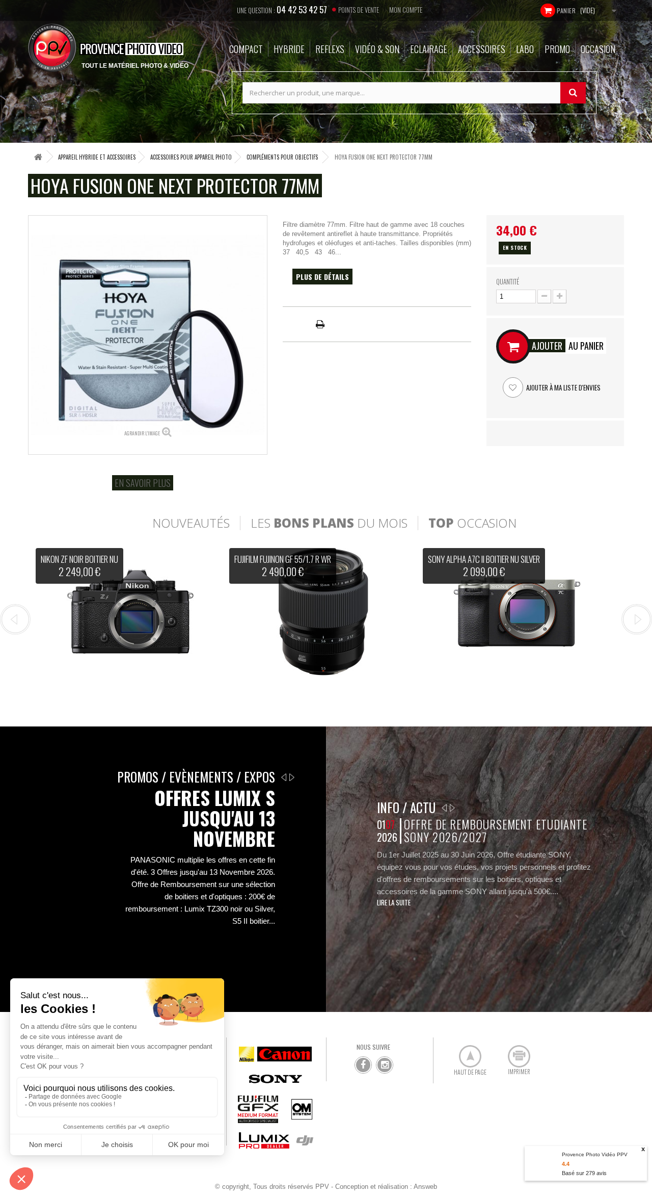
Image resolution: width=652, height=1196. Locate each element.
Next (636, 619)
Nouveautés (191, 523)
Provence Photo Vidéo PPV (595, 1154)
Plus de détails (322, 276)
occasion (472, 523)
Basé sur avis (584, 1173)
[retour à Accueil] (38, 156)
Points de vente (358, 10)
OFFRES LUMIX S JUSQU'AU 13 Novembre (214, 818)
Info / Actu (406, 807)
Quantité (507, 281)
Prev (15, 619)
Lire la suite (394, 902)
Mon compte (405, 10)
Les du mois (329, 523)
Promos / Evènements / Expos (196, 776)
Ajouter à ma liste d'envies (563, 387)
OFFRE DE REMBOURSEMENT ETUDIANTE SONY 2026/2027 (495, 831)
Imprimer (513, 1052)
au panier (568, 345)
